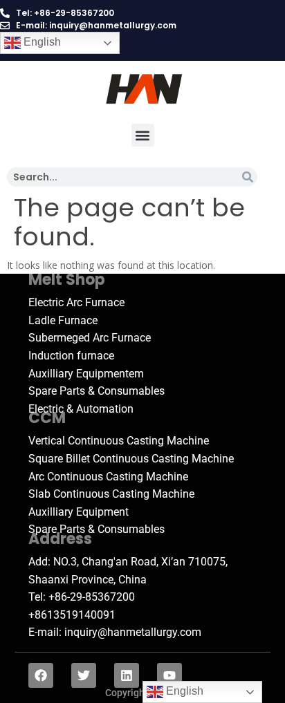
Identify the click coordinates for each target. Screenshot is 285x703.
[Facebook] (40, 675)
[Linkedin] (126, 675)
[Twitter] (83, 675)
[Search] (247, 177)
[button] (142, 135)
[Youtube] (169, 675)
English (41, 42)
